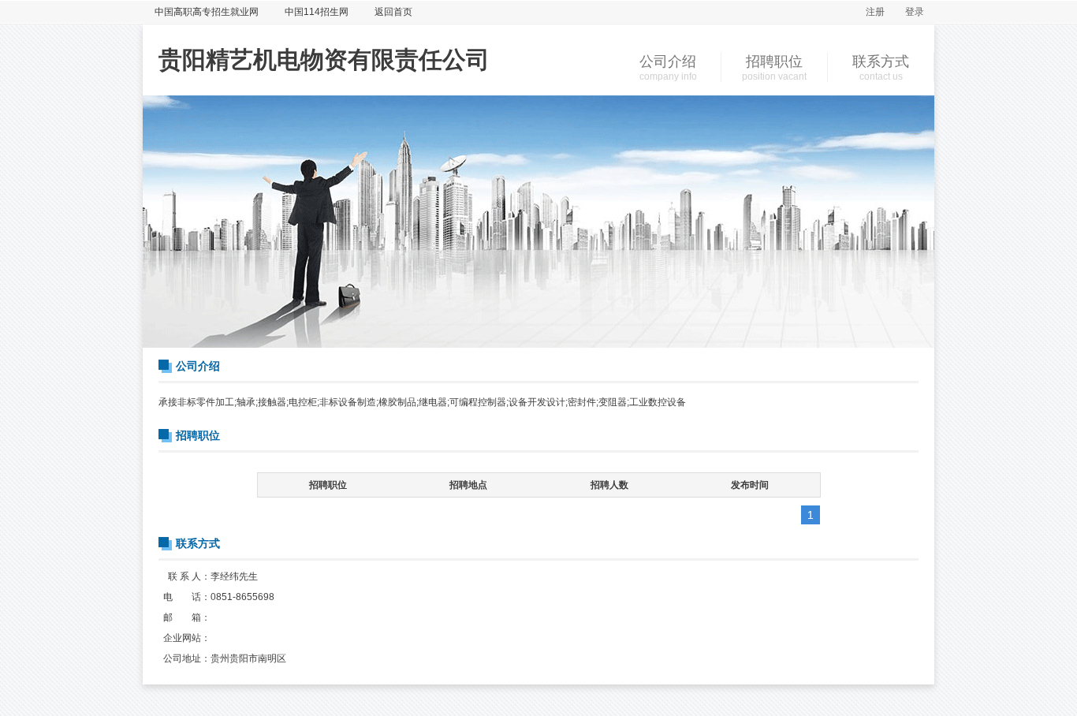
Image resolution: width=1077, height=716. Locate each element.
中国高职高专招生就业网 (207, 11)
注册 (875, 11)
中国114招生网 (316, 11)
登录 (914, 11)
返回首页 (393, 11)
